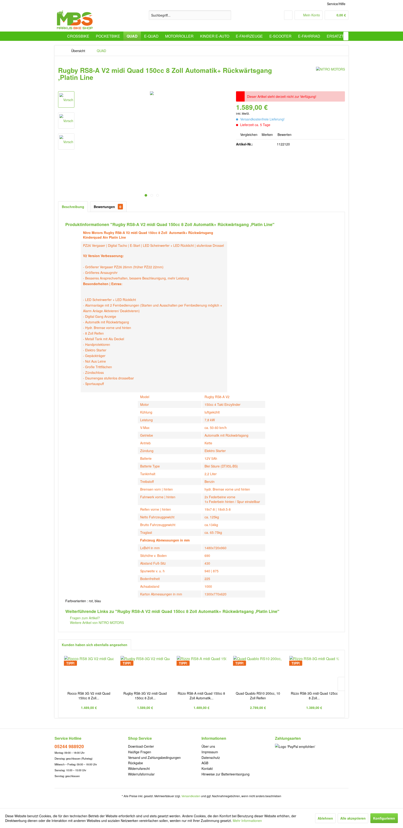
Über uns (208, 746)
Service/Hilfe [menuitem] (336, 3)
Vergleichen (248, 134)
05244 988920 (69, 746)
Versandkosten (190, 796)
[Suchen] (226, 15)
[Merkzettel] (288, 15)
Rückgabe (135, 763)
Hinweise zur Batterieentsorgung (226, 774)
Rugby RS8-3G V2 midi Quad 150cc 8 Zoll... (145, 695)
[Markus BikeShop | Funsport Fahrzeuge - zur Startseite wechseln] (75, 20)
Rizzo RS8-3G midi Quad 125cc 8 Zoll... (314, 695)
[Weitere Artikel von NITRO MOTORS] (330, 75)
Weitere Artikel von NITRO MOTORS (96, 622)
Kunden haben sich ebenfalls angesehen (94, 644)
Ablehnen (325, 818)
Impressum (210, 752)
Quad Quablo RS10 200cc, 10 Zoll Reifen (258, 695)
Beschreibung (73, 206)
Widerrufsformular (141, 774)
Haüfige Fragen (139, 752)
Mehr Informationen (247, 820)
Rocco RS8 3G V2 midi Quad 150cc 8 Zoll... (88, 695)
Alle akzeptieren (353, 818)
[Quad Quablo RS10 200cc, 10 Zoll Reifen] (258, 672)
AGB (205, 763)
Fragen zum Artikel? (84, 618)
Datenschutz (211, 757)
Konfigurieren (384, 818)
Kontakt (207, 768)
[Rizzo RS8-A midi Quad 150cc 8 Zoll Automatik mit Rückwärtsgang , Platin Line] (201, 672)
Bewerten (284, 134)
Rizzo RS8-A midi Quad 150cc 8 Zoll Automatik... (201, 695)
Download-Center (141, 746)
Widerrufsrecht (139, 768)
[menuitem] (190, 15)
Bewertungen (107, 206)
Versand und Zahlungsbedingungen (154, 757)
